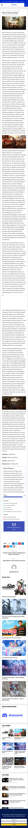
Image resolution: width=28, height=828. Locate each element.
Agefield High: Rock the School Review (11, 638)
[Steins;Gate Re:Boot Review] (8, 732)
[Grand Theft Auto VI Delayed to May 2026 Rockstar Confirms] (5, 802)
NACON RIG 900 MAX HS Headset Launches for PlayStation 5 (16, 808)
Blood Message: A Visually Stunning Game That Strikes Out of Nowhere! (17, 787)
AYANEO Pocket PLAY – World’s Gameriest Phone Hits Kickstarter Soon (16, 780)
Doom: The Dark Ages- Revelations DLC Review (19, 766)
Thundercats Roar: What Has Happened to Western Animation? (14, 554)
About (3, 1)
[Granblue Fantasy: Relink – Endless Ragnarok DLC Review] (20, 746)
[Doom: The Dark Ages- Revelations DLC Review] (20, 761)
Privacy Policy (15, 1)
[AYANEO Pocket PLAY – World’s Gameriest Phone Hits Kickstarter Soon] (5, 780)
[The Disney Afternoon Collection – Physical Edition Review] (8, 761)
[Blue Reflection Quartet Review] (8, 746)
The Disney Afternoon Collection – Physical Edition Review (13, 699)
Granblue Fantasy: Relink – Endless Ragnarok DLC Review (13, 678)
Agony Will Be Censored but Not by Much (14, 561)
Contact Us (22, 1)
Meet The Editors (9, 1)
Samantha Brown (7, 14)
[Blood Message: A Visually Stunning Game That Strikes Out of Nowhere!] (5, 788)
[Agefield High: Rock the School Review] (20, 732)
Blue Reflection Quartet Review (9, 658)
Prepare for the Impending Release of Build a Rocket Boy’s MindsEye (17, 794)
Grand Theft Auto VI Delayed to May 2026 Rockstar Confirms (17, 801)
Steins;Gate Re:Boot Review (9, 597)
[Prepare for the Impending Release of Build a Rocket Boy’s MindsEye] (5, 795)
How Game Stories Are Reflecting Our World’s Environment (13, 617)
